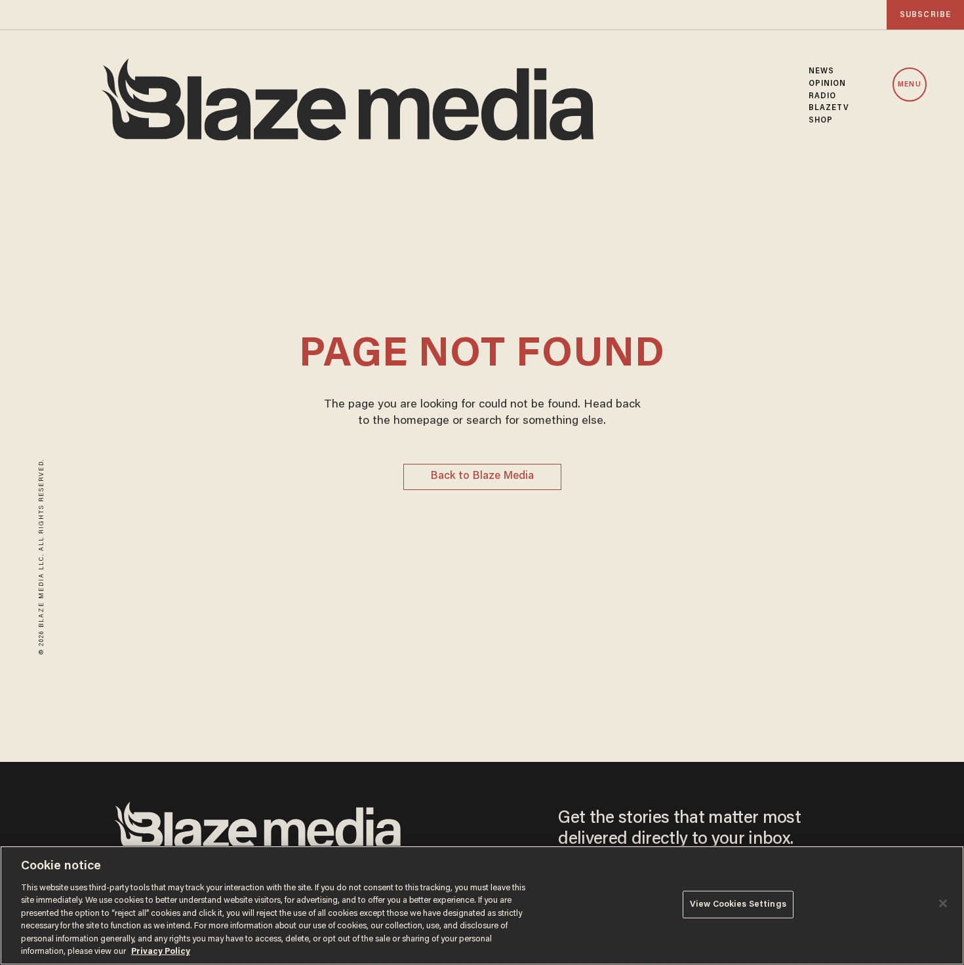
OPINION (828, 84)
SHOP (821, 120)
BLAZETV (829, 108)
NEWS (821, 71)
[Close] (943, 903)
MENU (909, 84)
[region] (482, 905)
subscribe (925, 14)
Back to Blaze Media (482, 476)
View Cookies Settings (738, 904)
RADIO (823, 96)
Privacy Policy (160, 951)
